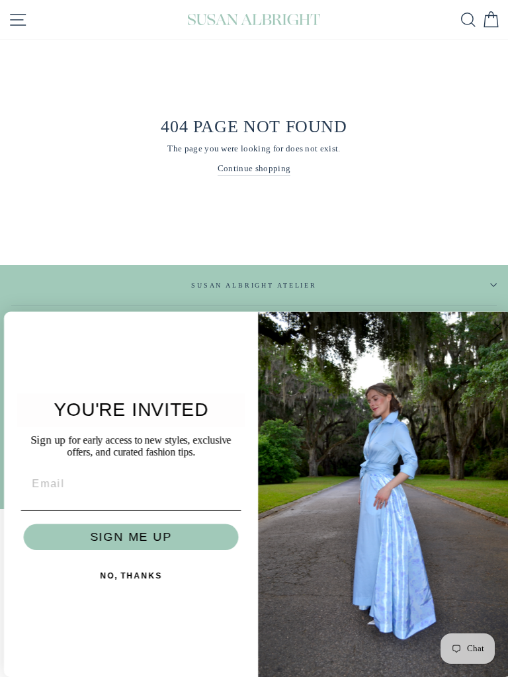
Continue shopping (254, 168)
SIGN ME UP (127, 537)
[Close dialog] (494, 327)
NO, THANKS (127, 576)
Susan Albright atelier (254, 285)
